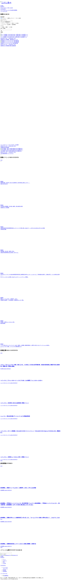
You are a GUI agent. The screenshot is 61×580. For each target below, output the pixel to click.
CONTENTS (3, 9)
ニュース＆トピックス (5, 10)
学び (9, 7)
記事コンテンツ (11, 18)
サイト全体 (18, 18)
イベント (4, 18)
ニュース (4, 24)
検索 (2, 32)
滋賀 (7, 27)
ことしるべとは (3, 11)
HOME (1, 5)
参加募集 (15, 10)
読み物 (11, 10)
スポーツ (5, 7)
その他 (11, 7)
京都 (3, 27)
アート (1, 7)
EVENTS (2, 6)
